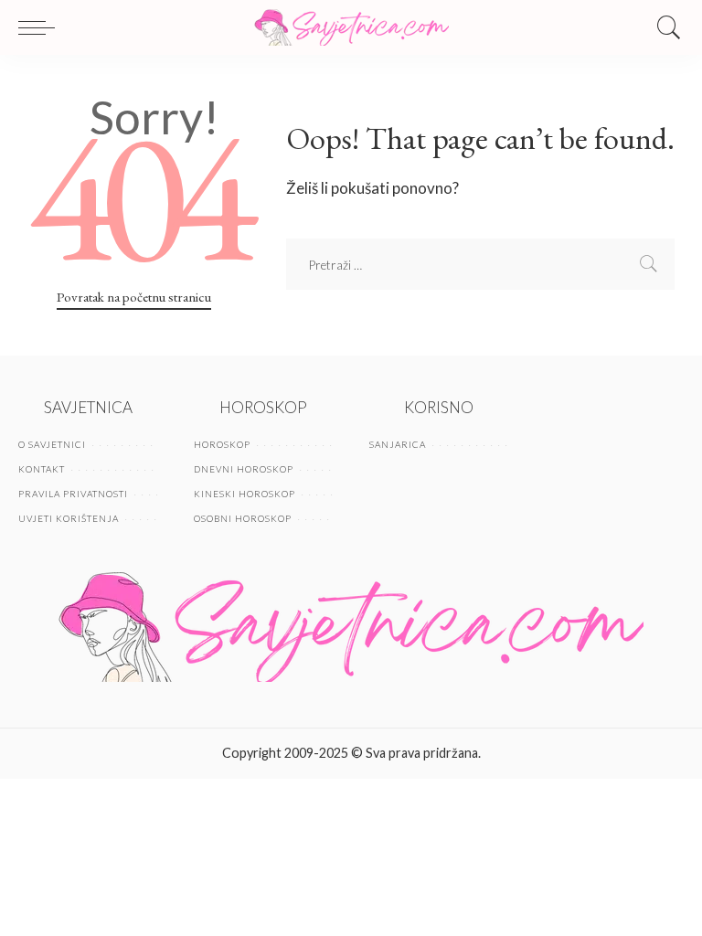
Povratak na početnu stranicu (134, 296)
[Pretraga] (664, 27)
